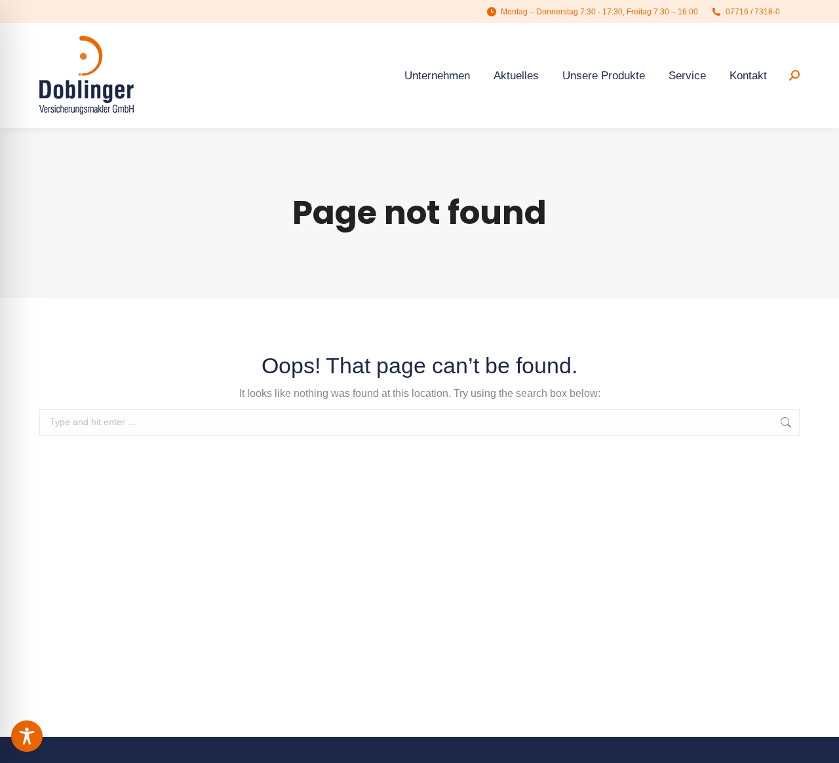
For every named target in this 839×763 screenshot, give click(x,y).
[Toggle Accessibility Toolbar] (27, 736)
